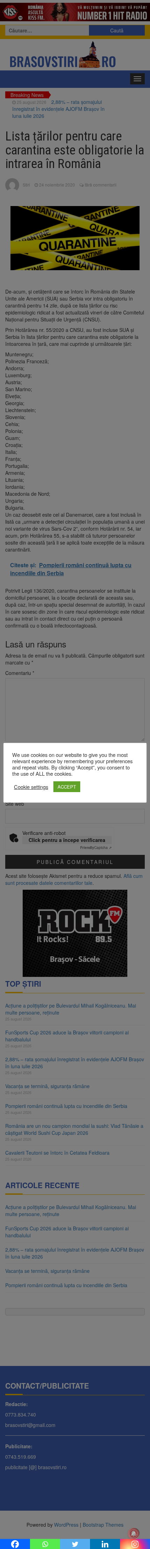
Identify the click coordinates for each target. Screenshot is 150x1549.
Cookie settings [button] (31, 787)
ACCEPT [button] (67, 786)
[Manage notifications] (133, 1533)
